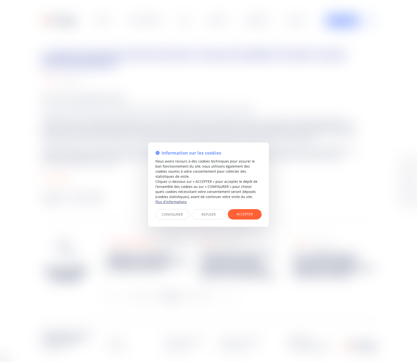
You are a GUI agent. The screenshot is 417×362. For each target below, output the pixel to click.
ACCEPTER (244, 214)
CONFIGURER (172, 214)
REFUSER (209, 214)
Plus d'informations (171, 201)
